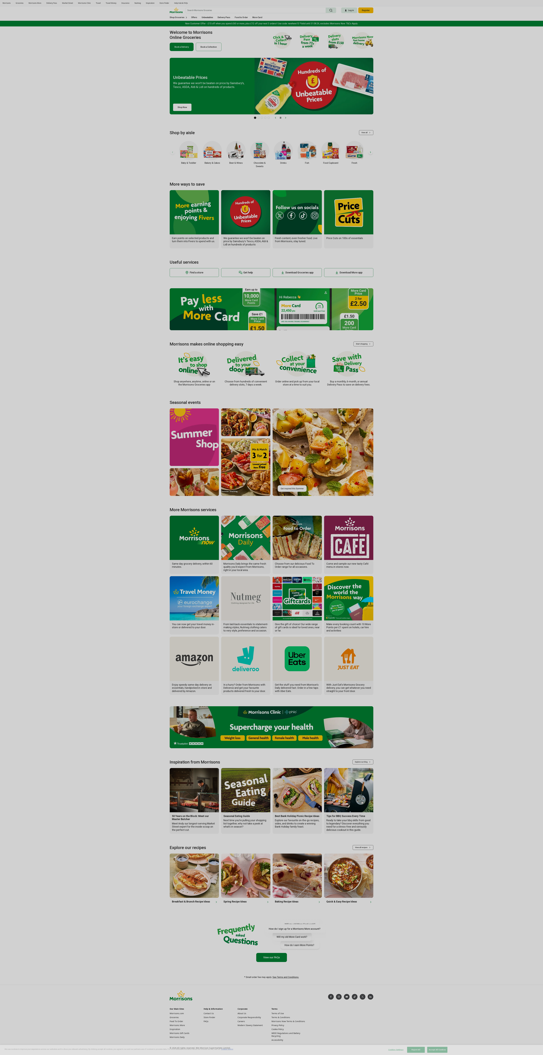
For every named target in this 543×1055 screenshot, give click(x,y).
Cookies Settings (395, 1050)
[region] (271, 1050)
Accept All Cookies (437, 1050)
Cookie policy (227, 1049)
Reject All (415, 1050)
